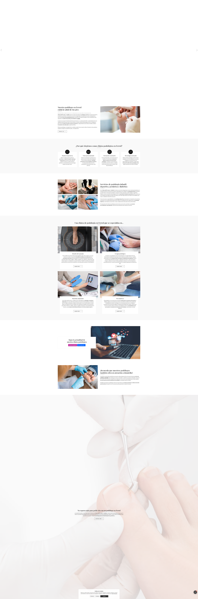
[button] (1, 270)
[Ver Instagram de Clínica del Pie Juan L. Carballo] (139, 3)
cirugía (78, 557)
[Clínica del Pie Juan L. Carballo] (66, 3)
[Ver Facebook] (137, 3)
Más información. (114, 593)
